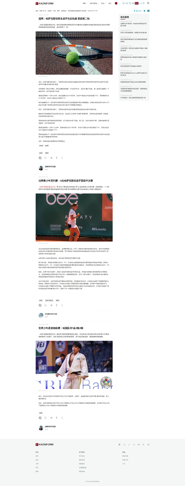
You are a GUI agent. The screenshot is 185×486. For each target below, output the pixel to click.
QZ (127, 3)
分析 (109, 3)
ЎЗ (143, 3)
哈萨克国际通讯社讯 (47, 187)
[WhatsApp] (45, 158)
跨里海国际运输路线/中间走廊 (77, 11)
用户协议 (82, 456)
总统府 (50, 11)
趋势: (37, 11)
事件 (58, 11)
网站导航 (125, 456)
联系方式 (125, 460)
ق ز (140, 3)
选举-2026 (43, 11)
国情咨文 (64, 11)
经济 (37, 467)
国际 (37, 471)
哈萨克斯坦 (49, 300)
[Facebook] (56, 158)
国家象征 (82, 464)
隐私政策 (82, 460)
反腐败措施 (82, 467)
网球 (46, 153)
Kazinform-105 (92, 11)
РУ (130, 3)
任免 (54, 11)
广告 (123, 464)
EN (133, 3)
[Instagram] (40, 158)
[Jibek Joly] (138, 11)
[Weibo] (134, 445)
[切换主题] (117, 3)
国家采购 (82, 471)
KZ (124, 3)
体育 (40, 153)
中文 (136, 3)
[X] (62, 158)
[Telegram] (51, 158)
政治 (37, 460)
